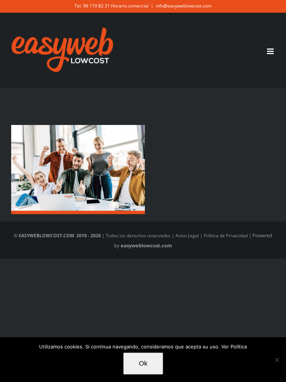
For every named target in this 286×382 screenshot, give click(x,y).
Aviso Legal (187, 235)
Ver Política (233, 347)
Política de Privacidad (226, 235)
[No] (276, 359)
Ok (143, 363)
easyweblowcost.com (146, 245)
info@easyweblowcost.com (184, 6)
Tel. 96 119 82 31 (92, 6)
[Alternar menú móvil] (271, 51)
